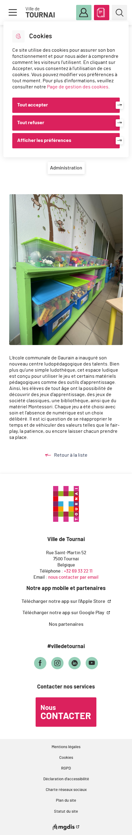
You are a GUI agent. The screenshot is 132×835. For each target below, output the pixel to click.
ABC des (101, 12)
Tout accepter (32, 104)
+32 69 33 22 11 (78, 571)
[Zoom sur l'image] (66, 269)
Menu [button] (12, 12)
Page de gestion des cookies (77, 86)
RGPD (66, 768)
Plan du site (66, 801)
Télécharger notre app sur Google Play (63, 612)
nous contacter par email (73, 577)
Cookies (66, 758)
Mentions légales (66, 747)
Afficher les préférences (44, 140)
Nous (66, 712)
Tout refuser (30, 122)
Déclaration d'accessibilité (66, 779)
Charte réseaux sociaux (66, 790)
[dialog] (66, 89)
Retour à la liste (76, 455)
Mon (83, 12)
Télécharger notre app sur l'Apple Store (63, 601)
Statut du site (66, 812)
